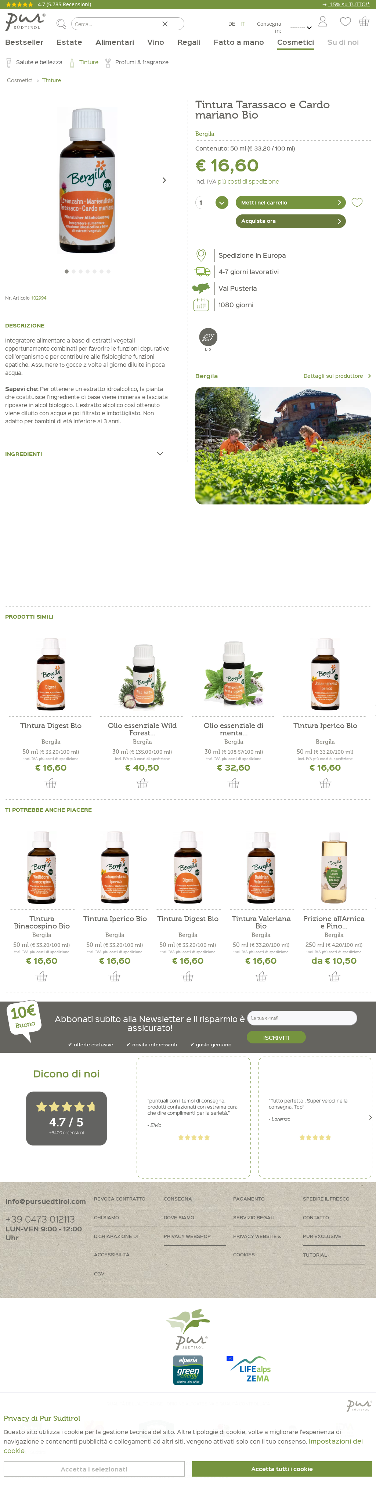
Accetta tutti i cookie (282, 1469)
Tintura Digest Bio (51, 726)
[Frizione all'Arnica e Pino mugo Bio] (334, 867)
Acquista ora (258, 220)
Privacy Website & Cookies (257, 1245)
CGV (99, 1273)
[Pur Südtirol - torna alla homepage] (25, 22)
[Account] (323, 22)
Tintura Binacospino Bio (42, 922)
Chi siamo (106, 1217)
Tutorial (315, 1255)
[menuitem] (322, 22)
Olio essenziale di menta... (234, 729)
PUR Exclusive (322, 1236)
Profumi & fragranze (142, 62)
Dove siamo (179, 1217)
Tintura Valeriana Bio (261, 922)
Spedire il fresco (326, 1198)
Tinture (88, 62)
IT (243, 23)
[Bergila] (283, 445)
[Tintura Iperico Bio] (325, 674)
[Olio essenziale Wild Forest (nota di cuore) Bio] (142, 674)
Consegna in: (269, 27)
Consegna (178, 1198)
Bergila (204, 134)
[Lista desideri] (344, 22)
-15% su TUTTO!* (349, 4)
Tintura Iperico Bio (325, 726)
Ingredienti (23, 453)
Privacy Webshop (187, 1236)
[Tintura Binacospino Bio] (42, 867)
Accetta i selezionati (94, 1469)
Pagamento (249, 1198)
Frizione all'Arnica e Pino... (334, 922)
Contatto (316, 1217)
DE (231, 23)
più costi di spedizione (248, 181)
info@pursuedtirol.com (46, 1201)
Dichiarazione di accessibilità (116, 1245)
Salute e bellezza (39, 62)
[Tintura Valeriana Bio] (261, 867)
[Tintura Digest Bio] (51, 674)
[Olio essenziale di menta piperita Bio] (234, 674)
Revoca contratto (119, 1198)
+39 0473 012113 (40, 1219)
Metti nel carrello (264, 202)
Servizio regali (253, 1217)
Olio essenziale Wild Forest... (142, 729)
